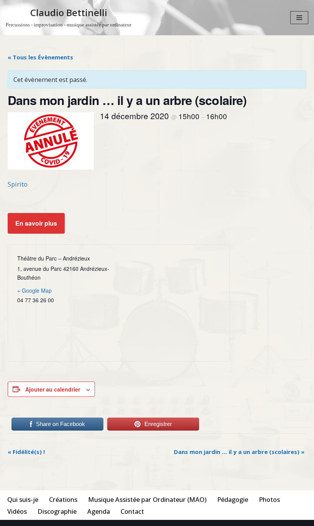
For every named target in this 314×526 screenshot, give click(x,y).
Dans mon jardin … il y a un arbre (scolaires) (239, 452)
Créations (63, 499)
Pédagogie (232, 499)
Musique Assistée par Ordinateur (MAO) (147, 499)
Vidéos (17, 511)
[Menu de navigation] (299, 17)
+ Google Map (34, 290)
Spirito (18, 184)
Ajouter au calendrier (52, 389)
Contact (132, 511)
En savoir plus (36, 223)
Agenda (98, 511)
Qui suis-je (22, 499)
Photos (269, 499)
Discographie (57, 511)
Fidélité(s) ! (26, 452)
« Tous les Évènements (40, 57)
